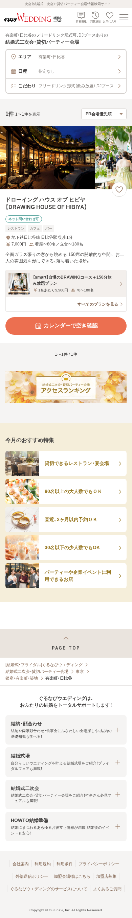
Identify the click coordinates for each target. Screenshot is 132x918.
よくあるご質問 (107, 889)
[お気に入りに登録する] (119, 189)
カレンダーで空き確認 (71, 325)
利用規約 (43, 864)
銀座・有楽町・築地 (21, 678)
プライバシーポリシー (99, 864)
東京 (80, 671)
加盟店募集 (106, 876)
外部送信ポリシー (32, 876)
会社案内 (21, 864)
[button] (66, 730)
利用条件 (65, 864)
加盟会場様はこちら (72, 876)
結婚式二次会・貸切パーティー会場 (36, 671)
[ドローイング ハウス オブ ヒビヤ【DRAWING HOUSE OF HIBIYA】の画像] (66, 157)
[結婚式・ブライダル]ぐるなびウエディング (44, 664)
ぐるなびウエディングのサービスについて (48, 889)
